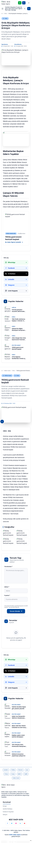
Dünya (6, 774)
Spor (27, 770)
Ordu (5, 13)
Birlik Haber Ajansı (15, 834)
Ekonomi (20, 770)
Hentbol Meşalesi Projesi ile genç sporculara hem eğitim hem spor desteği (13, 8)
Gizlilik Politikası (7, 809)
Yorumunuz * (8, 566)
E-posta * (7, 595)
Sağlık (25, 774)
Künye (5, 806)
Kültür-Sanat (7, 370)
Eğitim (19, 774)
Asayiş (12, 774)
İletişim (5, 814)
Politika (13, 770)
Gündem (6, 770)
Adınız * (6, 587)
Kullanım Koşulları (8, 812)
